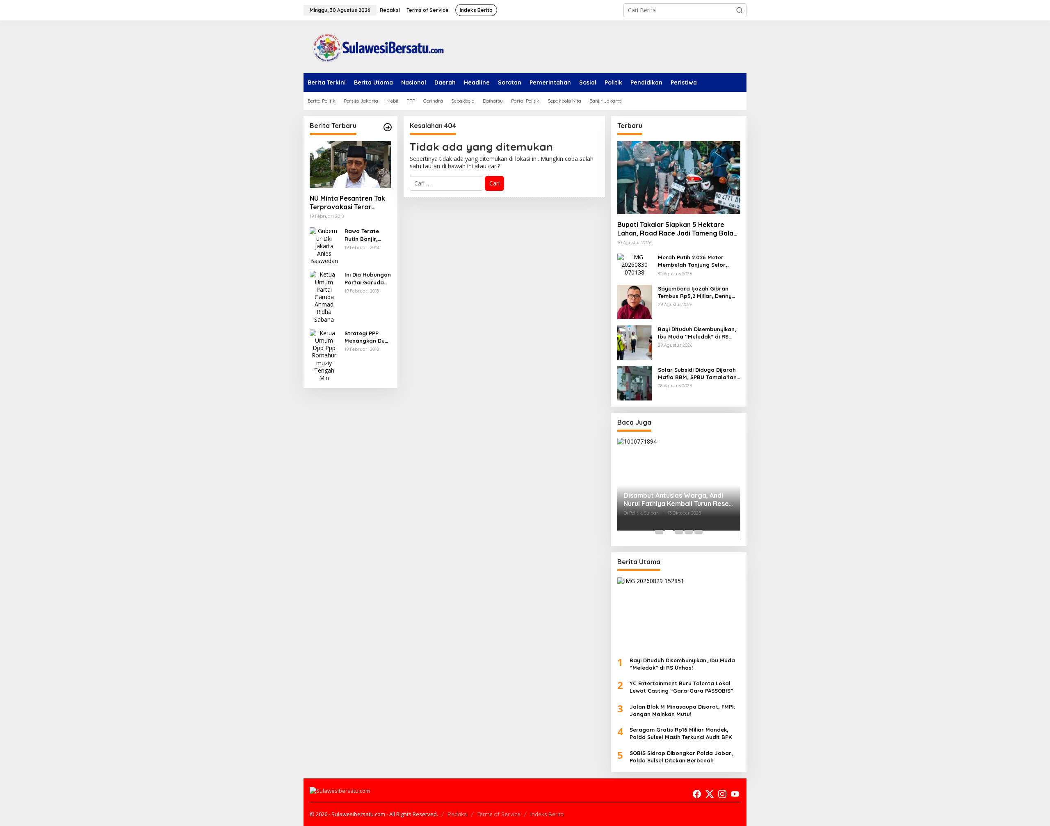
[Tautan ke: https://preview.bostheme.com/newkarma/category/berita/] (388, 127)
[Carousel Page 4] (689, 532)
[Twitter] (709, 794)
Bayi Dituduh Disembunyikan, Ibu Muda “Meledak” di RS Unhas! (697, 333)
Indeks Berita (547, 814)
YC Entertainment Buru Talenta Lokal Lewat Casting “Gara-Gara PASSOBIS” (681, 687)
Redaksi (457, 814)
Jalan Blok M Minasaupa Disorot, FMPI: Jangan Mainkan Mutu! (682, 710)
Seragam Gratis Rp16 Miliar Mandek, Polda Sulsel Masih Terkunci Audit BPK (681, 733)
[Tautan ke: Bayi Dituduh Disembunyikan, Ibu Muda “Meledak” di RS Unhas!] (634, 342)
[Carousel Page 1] (659, 532)
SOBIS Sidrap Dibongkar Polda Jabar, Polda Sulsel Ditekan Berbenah (681, 757)
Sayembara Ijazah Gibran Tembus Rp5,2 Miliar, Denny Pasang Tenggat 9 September (699, 292)
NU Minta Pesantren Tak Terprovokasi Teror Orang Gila (347, 202)
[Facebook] (697, 794)
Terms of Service (498, 814)
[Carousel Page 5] (698, 532)
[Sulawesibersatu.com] (375, 46)
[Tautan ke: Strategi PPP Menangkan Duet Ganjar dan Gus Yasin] (324, 355)
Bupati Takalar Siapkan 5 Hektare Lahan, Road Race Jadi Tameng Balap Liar (677, 229)
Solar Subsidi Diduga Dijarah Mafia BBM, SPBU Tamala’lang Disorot (699, 373)
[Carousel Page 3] (679, 532)
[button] (739, 10)
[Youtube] (735, 794)
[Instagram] (722, 794)
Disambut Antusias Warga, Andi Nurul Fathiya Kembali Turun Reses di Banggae (677, 499)
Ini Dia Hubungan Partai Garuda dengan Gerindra (368, 278)
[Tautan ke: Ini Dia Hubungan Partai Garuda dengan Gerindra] (324, 296)
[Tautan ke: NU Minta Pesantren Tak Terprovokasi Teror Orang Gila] (350, 164)
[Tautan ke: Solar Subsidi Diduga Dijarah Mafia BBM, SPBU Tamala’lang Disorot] (634, 383)
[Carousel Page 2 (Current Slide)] (669, 532)
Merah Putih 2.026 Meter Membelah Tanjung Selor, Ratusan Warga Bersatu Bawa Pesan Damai (692, 261)
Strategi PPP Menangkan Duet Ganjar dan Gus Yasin (367, 337)
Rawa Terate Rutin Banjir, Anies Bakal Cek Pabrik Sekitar (366, 235)
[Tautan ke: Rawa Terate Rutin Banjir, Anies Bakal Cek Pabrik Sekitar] (324, 245)
